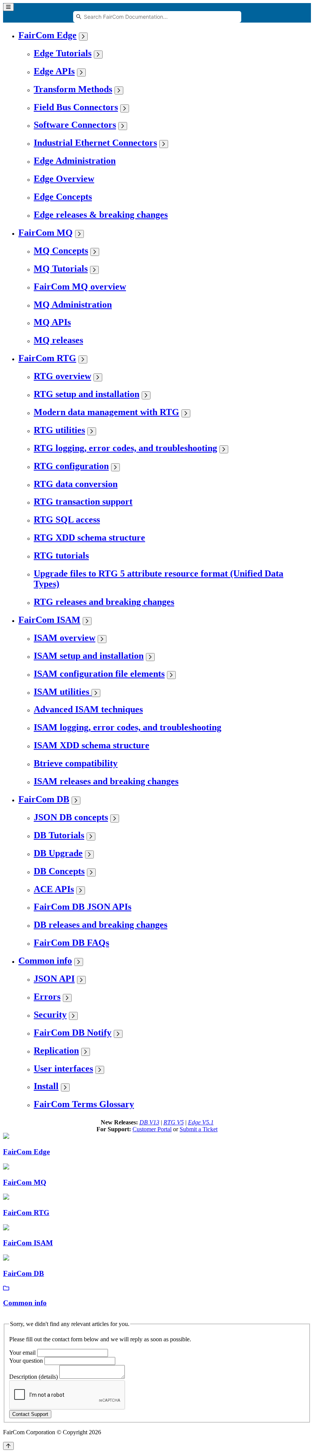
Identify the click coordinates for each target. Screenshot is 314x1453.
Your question (26, 1360)
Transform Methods (73, 89)
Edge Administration (75, 161)
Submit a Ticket (199, 1129)
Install (46, 1086)
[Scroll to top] (8, 1446)
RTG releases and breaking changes (104, 602)
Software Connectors (75, 125)
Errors (47, 997)
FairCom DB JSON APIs (82, 907)
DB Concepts (59, 871)
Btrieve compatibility (76, 763)
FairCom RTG (47, 358)
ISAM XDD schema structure (91, 745)
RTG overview (62, 376)
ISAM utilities (63, 692)
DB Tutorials (59, 835)
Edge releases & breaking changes (101, 215)
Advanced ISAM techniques (88, 709)
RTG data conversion (76, 484)
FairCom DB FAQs (71, 943)
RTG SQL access (67, 520)
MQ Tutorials (61, 269)
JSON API (54, 979)
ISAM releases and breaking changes (106, 781)
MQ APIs (52, 322)
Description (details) (33, 1376)
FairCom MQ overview (80, 287)
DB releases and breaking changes (100, 925)
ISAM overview (64, 638)
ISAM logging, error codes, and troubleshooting (127, 727)
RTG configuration (71, 466)
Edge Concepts (63, 197)
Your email (22, 1352)
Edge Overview (64, 179)
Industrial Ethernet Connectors (95, 143)
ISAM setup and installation (89, 656)
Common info (45, 961)
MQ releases (58, 340)
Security (50, 1015)
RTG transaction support (83, 502)
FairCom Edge (47, 35)
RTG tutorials (61, 555)
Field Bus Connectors (76, 107)
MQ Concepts (61, 251)
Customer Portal (152, 1129)
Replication (56, 1051)
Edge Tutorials (63, 53)
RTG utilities (59, 430)
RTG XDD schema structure (89, 537)
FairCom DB (43, 799)
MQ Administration (73, 304)
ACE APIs (54, 889)
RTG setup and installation (86, 394)
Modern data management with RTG (106, 412)
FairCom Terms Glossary (84, 1104)
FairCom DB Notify (72, 1033)
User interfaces (63, 1068)
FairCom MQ (45, 233)
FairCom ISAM (49, 620)
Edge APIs (54, 71)
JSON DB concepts (71, 817)
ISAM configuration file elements (99, 674)
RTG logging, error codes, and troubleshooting (125, 448)
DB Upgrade (58, 853)
